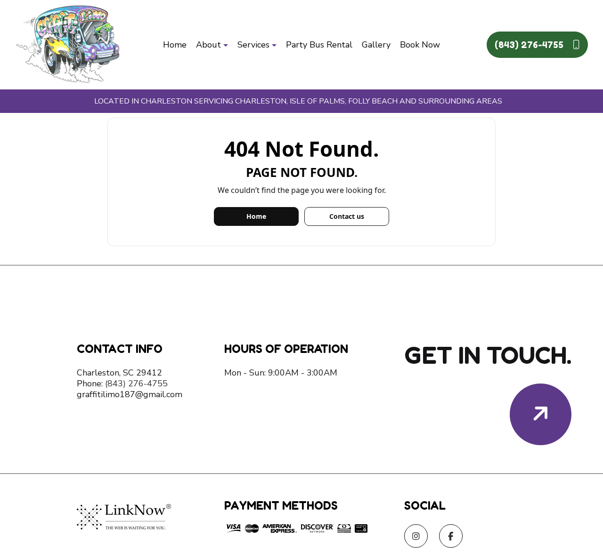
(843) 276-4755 (530, 44)
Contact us (346, 216)
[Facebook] (451, 537)
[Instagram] (416, 537)
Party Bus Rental (319, 44)
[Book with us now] (540, 414)
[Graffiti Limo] (68, 44)
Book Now (420, 44)
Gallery (376, 44)
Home (175, 44)
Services (253, 44)
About (208, 44)
